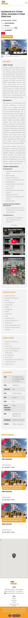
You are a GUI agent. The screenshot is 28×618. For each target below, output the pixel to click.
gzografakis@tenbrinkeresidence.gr (15, 593)
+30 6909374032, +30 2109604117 (15, 591)
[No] (26, 612)
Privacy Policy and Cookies (14, 605)
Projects (14, 598)
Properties (14, 600)
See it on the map (8, 37)
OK (10, 615)
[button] (14, 556)
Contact (14, 602)
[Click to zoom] (14, 47)
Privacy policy (16, 615)
